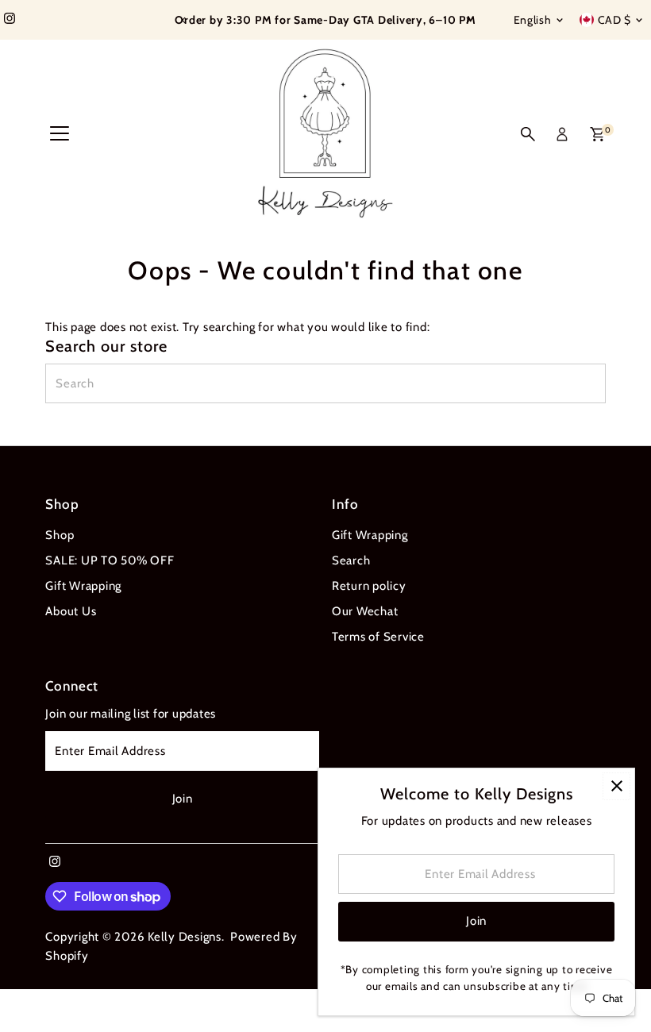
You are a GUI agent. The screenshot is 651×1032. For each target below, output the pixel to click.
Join (182, 798)
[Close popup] (616, 786)
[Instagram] (9, 20)
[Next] (467, 20)
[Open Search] (528, 134)
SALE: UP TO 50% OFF (109, 560)
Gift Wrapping (83, 586)
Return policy (369, 586)
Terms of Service (378, 637)
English (533, 20)
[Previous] (184, 20)
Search (351, 560)
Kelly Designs (184, 937)
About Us (70, 611)
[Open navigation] (59, 134)
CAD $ (615, 20)
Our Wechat (365, 611)
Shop (59, 535)
